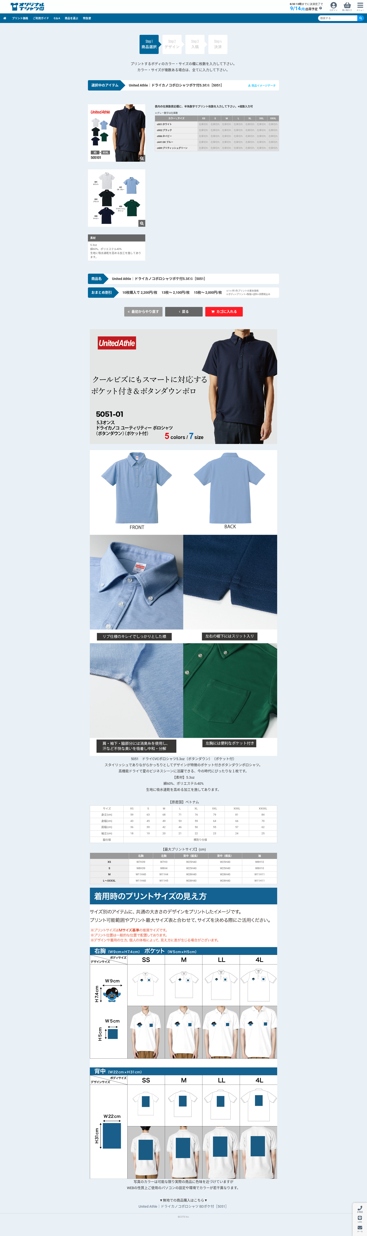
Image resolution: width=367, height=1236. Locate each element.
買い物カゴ (347, 10)
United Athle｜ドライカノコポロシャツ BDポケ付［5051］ (184, 1206)
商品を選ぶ (71, 18)
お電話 (360, 1212)
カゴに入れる (226, 312)
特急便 (87, 18)
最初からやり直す (145, 312)
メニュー (360, 10)
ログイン (333, 10)
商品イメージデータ (264, 85)
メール (360, 1231)
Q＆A (57, 18)
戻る (185, 312)
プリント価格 (20, 18)
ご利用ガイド (41, 18)
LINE (360, 1222)
